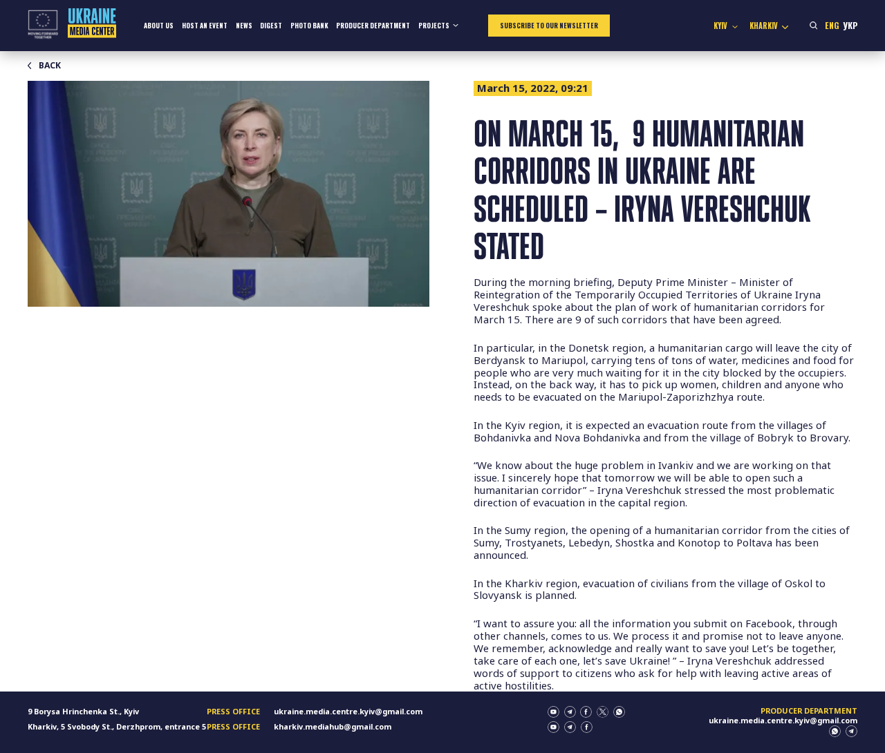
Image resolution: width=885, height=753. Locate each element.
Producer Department (373, 25)
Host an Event (204, 25)
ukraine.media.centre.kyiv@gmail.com (348, 711)
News (244, 25)
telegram (570, 712)
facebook (586, 712)
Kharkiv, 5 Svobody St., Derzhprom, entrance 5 (117, 726)
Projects (433, 25)
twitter (602, 712)
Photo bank (309, 25)
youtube (553, 712)
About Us (159, 25)
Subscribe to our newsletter (549, 25)
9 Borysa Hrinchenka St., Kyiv (83, 711)
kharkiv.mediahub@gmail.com (332, 726)
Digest (271, 25)
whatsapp (619, 712)
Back (50, 65)
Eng (832, 25)
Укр (850, 25)
